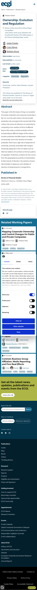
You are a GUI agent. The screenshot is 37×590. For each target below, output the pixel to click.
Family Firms (21, 248)
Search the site (6, 406)
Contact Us (31, 572)
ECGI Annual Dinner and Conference (13, 530)
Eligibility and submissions (10, 479)
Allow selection (18, 326)
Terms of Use (25, 578)
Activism (5, 347)
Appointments (6, 507)
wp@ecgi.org (5, 201)
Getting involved (7, 488)
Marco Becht (10, 340)
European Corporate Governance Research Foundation (16, 557)
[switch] (32, 300)
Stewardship (6, 351)
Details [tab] (18, 261)
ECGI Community (7, 501)
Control (15, 371)
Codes (3, 448)
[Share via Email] (7, 213)
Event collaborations (8, 537)
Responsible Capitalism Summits (12, 533)
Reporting (29, 371)
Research (4, 466)
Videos (3, 457)
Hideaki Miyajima (12, 344)
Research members (8, 514)
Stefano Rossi (13, 51)
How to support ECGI (8, 492)
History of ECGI (6, 546)
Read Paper (14, 68)
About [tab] (30, 261)
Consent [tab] (6, 261)
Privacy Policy (12, 578)
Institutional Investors (14, 347)
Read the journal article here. (13, 100)
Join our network (8, 421)
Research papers (7, 470)
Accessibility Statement (25, 584)
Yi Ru (7, 368)
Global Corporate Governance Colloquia (15, 527)
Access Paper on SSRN (18, 72)
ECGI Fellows (5, 511)
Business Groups (7, 371)
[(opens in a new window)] (3, 213)
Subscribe (7, 395)
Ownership (15, 76)
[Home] (6, 4)
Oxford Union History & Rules (13, 572)
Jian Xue (26, 368)
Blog (2, 451)
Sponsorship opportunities (10, 498)
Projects (4, 476)
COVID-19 (12, 248)
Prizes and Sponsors (8, 482)
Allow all (18, 321)
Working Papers (20, 9)
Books (3, 454)
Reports (4, 473)
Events (3, 520)
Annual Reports (6, 561)
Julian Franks (12, 43)
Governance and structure (10, 550)
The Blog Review (7, 460)
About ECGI (5, 543)
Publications (10, 9)
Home (3, 9)
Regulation (24, 76)
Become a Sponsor (23, 421)
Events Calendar (7, 524)
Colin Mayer (12, 47)
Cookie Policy (8, 584)
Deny (18, 332)
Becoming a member (8, 495)
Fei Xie (16, 368)
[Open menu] (34, 4)
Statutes (4, 553)
